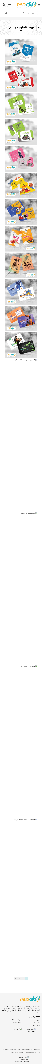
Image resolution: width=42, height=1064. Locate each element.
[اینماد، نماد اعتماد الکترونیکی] (29, 1035)
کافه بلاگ (37, 1023)
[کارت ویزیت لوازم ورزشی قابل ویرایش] (21, 185)
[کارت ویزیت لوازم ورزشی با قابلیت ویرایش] (21, 105)
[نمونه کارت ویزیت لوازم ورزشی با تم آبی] (21, 52)
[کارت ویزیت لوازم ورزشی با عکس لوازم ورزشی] (21, 79)
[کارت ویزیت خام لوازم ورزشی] (21, 238)
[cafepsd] (26, 5)
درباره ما (37, 1020)
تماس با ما (36, 1025)
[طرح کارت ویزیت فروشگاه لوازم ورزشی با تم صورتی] (21, 159)
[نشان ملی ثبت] (14, 1035)
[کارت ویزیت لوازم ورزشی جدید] (21, 212)
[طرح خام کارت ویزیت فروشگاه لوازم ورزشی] (21, 132)
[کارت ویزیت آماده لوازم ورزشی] (21, 265)
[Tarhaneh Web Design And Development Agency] (21, 1059)
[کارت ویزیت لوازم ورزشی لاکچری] (21, 292)
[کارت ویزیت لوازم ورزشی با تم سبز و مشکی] (21, 345)
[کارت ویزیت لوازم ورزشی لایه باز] (21, 318)
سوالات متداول (16, 1020)
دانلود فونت (17, 1023)
